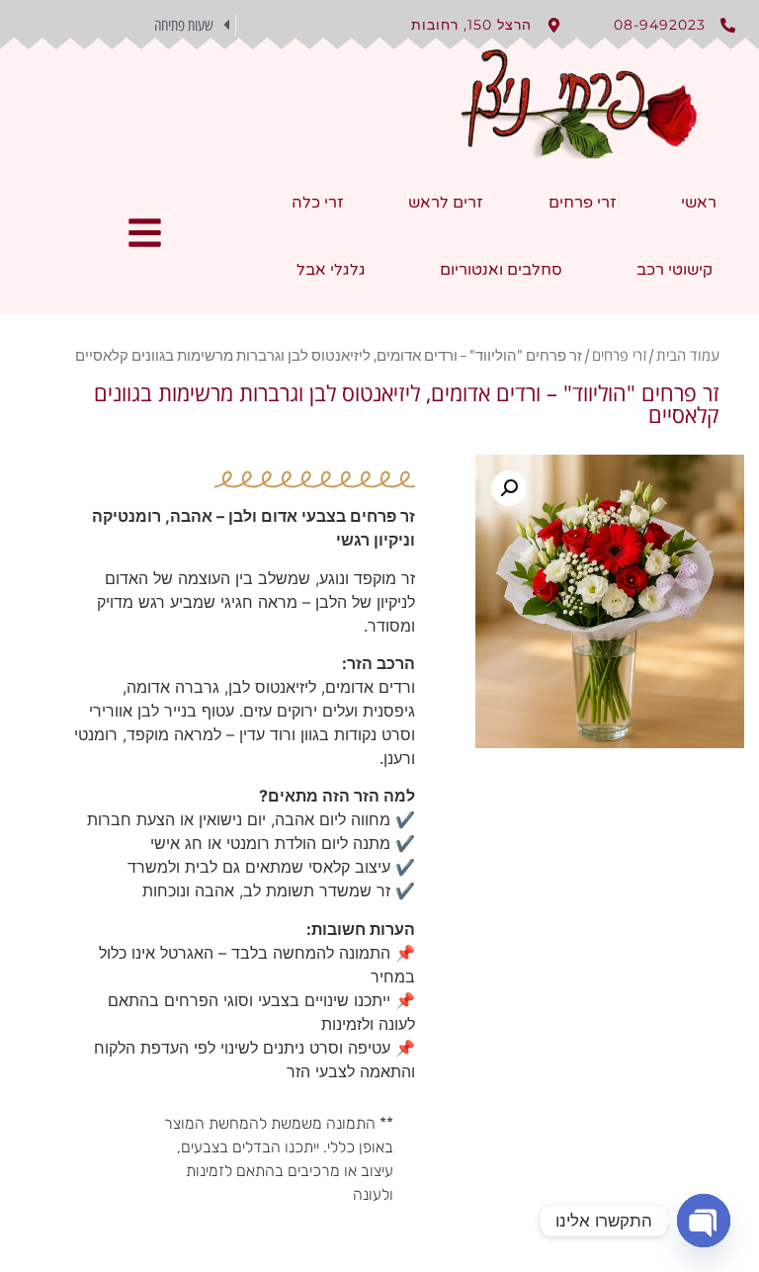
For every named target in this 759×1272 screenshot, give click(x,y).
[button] (127, 25)
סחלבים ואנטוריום (501, 270)
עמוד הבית (687, 355)
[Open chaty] (703, 1220)
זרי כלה (318, 202)
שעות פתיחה (183, 25)
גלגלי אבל (331, 270)
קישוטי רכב (674, 270)
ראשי (699, 202)
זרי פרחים (582, 202)
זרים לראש (445, 202)
